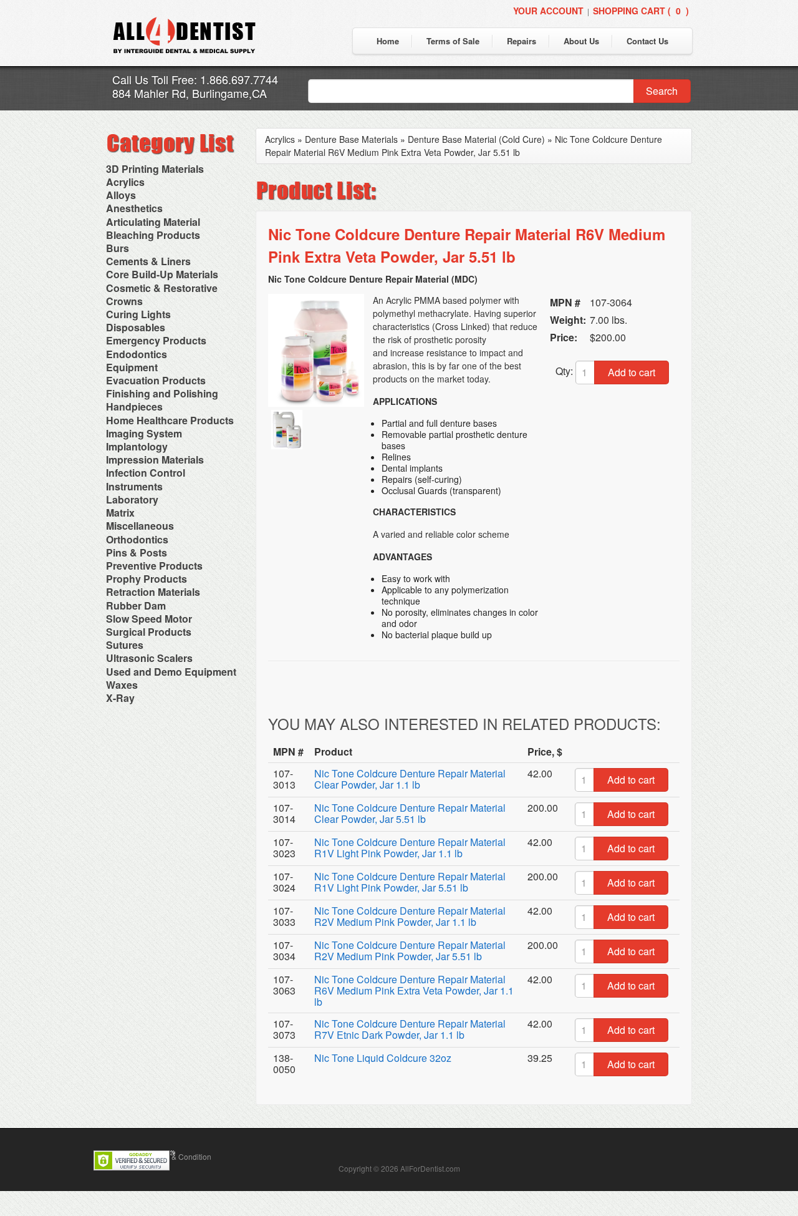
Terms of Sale (452, 41)
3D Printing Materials (155, 169)
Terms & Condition (180, 1156)
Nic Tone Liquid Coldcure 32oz (382, 1058)
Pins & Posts (136, 552)
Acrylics (125, 182)
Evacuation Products (156, 380)
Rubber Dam (136, 605)
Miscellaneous (140, 526)
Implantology (137, 446)
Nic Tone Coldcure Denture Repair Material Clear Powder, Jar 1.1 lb (410, 779)
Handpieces (134, 406)
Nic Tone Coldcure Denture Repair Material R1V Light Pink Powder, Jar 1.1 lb (410, 847)
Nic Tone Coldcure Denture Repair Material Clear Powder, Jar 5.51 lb (410, 813)
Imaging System (144, 433)
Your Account (548, 10)
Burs (117, 248)
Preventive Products (154, 566)
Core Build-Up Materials (162, 274)
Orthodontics (137, 539)
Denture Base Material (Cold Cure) (476, 139)
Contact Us (647, 41)
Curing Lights (138, 314)
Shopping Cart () (641, 10)
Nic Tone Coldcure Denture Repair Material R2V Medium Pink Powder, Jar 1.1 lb (410, 916)
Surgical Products (148, 632)
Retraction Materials (153, 592)
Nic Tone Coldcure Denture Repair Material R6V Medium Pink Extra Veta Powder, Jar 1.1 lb (414, 990)
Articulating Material (153, 222)
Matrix (120, 512)
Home (388, 41)
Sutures (124, 645)
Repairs (521, 41)
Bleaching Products (153, 235)
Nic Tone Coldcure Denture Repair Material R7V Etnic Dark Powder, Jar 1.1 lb (410, 1029)
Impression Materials (155, 459)
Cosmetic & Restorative (162, 288)
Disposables (135, 327)
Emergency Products (156, 340)
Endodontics (136, 354)
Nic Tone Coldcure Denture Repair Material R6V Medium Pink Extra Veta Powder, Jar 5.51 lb (463, 145)
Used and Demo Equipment (171, 672)
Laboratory (132, 499)
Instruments (134, 486)
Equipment (132, 367)
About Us (581, 41)
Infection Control (145, 473)
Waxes (122, 685)
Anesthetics (134, 208)
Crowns (124, 301)
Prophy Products (146, 579)
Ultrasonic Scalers (149, 658)
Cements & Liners (148, 261)
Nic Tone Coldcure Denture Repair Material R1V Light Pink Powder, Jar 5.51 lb (410, 882)
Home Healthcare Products (170, 420)
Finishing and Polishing (162, 393)
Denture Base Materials (351, 139)
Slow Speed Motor (149, 619)
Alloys (121, 195)
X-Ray (120, 698)
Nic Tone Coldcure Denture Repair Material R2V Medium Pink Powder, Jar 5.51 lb (410, 950)
